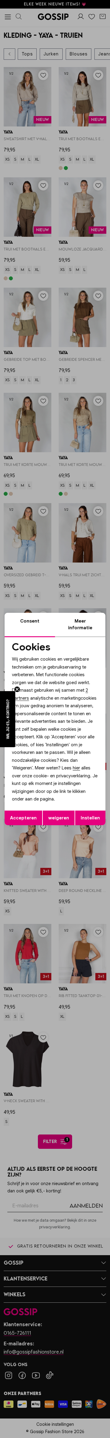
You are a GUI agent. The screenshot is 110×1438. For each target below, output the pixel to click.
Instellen (90, 818)
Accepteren (23, 818)
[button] (7, 719)
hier (76, 768)
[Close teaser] (17, 689)
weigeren (58, 818)
